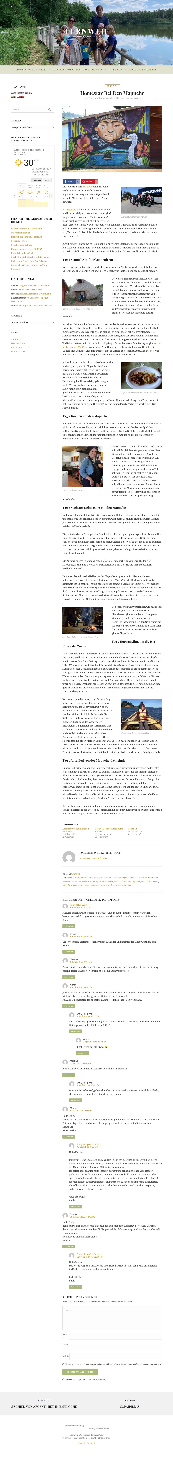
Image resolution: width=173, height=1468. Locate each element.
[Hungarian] (26, 93)
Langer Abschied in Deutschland (26, 229)
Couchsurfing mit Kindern (147, 877)
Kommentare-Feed (20, 347)
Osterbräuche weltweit (21, 245)
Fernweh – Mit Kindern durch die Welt (77, 70)
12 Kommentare (134, 98)
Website (65, 1356)
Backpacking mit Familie (124, 877)
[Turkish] (23, 97)
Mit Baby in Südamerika (72, 885)
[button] (71, 181)
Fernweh (86, 31)
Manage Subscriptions (143, 70)
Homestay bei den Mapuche (101, 881)
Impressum (115, 70)
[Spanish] (20, 97)
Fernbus (87, 186)
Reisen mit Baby (91, 885)
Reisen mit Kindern (106, 885)
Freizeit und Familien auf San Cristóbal (29, 261)
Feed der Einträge (19, 343)
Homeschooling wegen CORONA (26, 249)
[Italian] (28, 93)
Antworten (68, 926)
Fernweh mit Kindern (80, 881)
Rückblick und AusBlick (22, 253)
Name (65, 1336)
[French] (17, 93)
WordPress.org (18, 351)
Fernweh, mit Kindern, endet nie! (26, 237)
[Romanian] (15, 97)
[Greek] (23, 93)
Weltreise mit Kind (123, 885)
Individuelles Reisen (122, 881)
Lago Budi (136, 881)
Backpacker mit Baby (85, 877)
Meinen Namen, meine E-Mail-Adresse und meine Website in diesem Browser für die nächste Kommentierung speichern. (113, 1364)
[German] (20, 93)
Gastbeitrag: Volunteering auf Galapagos (30, 257)
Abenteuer (71, 877)
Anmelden (16, 339)
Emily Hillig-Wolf (116, 98)
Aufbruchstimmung (20, 233)
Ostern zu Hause (19, 241)
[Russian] (17, 97)
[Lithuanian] (12, 97)
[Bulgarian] (12, 93)
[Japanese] (31, 93)
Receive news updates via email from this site (85, 1380)
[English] (15, 93)
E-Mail (65, 1346)
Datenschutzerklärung (31, 70)
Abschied (132, 829)
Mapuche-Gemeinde (149, 881)
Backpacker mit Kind (104, 877)
